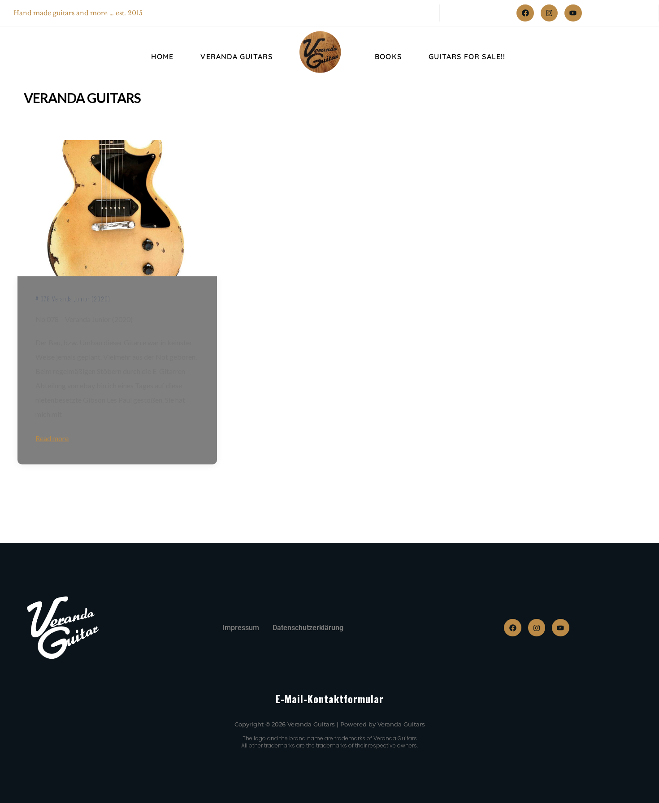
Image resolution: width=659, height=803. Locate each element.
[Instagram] (549, 12)
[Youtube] (572, 12)
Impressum (240, 627)
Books (388, 56)
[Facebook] (524, 12)
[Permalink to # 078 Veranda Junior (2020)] (117, 208)
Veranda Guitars (236, 56)
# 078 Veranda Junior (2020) (72, 298)
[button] (19, 783)
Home (162, 56)
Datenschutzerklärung (308, 627)
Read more (52, 438)
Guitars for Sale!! (467, 56)
